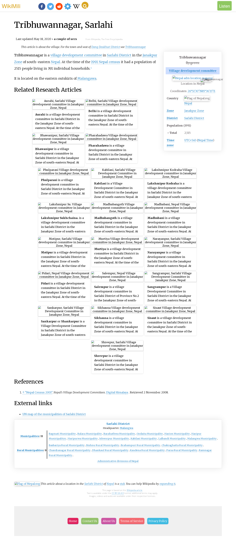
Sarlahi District (194, 118)
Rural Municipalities (30, 450)
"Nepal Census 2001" (38, 392)
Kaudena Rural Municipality (147, 450)
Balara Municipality (89, 433)
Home (73, 521)
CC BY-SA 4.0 (118, 493)
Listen (224, 6)
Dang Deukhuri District (105, 47)
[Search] (85, 5)
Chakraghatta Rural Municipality (182, 445)
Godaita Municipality (150, 433)
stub (122, 483)
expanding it (167, 483)
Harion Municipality (177, 433)
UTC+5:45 (190, 140)
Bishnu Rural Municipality (102, 445)
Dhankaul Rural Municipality (110, 450)
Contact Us (90, 521)
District (172, 118)
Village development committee (192, 70)
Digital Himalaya (117, 392)
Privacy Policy (158, 521)
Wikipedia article (134, 490)
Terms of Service (131, 521)
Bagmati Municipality (62, 433)
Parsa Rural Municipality (181, 450)
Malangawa (86, 78)
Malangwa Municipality (201, 438)
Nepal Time (205, 140)
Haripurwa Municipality (83, 438)
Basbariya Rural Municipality (66, 445)
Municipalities (29, 436)
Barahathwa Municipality (119, 433)
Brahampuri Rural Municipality (140, 445)
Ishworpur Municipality (114, 438)
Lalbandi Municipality (172, 438)
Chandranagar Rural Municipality (69, 450)
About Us (109, 521)
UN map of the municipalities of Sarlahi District (54, 414)
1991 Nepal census (105, 62)
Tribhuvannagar (135, 47)
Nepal (188, 103)
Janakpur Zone (194, 110)
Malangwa (126, 428)
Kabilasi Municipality (144, 438)
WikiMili (11, 6)
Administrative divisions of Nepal (118, 461)
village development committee (76, 55)
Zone (170, 110)
